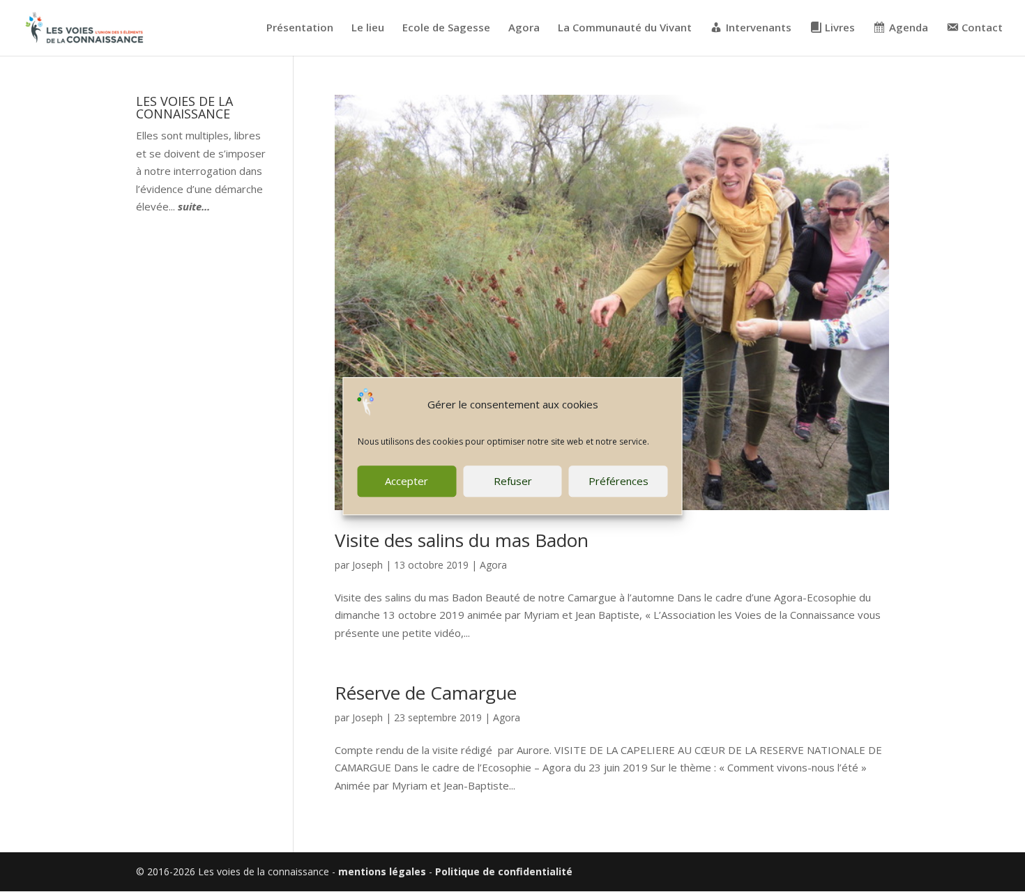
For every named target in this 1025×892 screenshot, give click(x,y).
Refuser (513, 481)
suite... (194, 206)
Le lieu (367, 28)
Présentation (299, 28)
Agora (524, 28)
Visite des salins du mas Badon (462, 540)
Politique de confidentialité (503, 871)
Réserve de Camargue (426, 692)
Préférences (618, 481)
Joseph (367, 564)
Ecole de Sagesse (446, 28)
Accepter (406, 481)
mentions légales (382, 871)
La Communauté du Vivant (625, 28)
